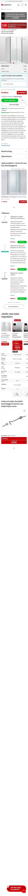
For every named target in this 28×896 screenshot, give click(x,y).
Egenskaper (6, 156)
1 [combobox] (22, 100)
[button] (14, 68)
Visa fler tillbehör (13, 306)
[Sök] (2, 9)
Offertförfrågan (14, 104)
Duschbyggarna (5, 145)
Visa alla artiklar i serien (18, 169)
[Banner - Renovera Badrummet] (14, 26)
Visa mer (12, 238)
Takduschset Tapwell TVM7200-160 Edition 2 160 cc (17, 217)
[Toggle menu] (26, 5)
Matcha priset (18, 96)
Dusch (4, 21)
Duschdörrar (10, 21)
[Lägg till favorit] (24, 39)
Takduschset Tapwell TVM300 (16, 274)
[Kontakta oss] (18, 4)
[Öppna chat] (24, 891)
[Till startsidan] (6, 5)
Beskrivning (6, 151)
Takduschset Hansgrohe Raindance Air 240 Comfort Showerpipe (18, 247)
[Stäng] (8, 886)
